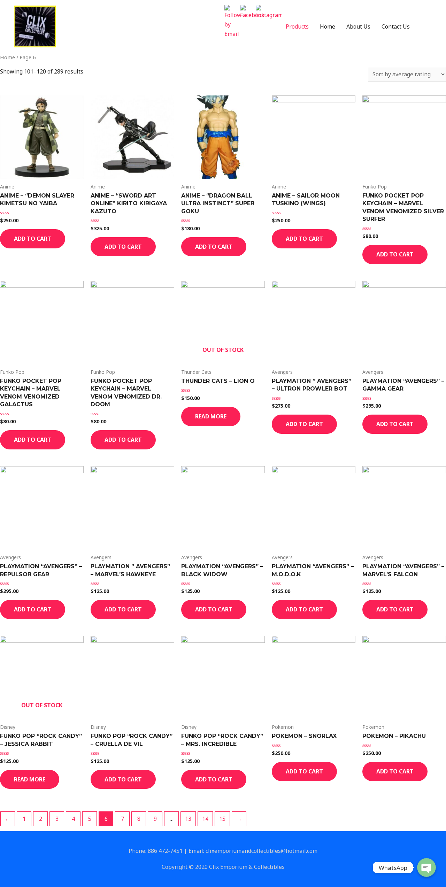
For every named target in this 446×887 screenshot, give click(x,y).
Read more (210, 416)
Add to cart (32, 238)
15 (222, 819)
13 (188, 819)
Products (297, 26)
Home (327, 26)
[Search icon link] (423, 26)
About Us (358, 26)
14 (205, 819)
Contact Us (396, 26)
